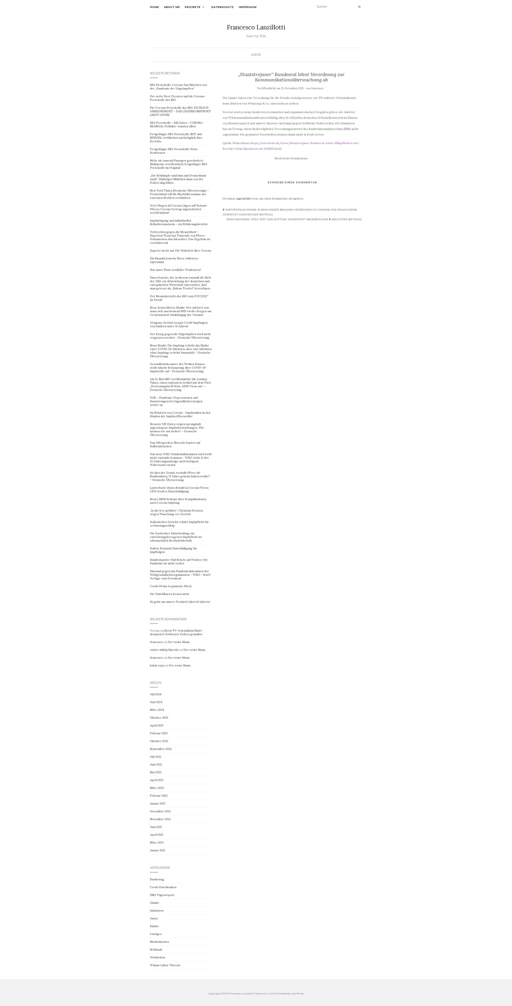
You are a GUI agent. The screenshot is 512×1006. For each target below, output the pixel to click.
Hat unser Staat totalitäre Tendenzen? (175, 270)
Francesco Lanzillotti (256, 27)
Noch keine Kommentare (291, 158)
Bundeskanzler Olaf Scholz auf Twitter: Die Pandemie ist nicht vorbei (179, 561)
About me (172, 7)
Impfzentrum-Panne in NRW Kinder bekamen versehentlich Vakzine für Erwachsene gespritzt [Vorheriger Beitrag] (290, 212)
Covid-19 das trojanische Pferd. (171, 586)
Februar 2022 (159, 795)
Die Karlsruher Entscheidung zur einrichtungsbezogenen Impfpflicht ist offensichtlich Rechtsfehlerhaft (176, 537)
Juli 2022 (155, 756)
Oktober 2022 (159, 741)
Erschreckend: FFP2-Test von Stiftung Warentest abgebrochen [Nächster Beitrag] (294, 219)
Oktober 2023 (159, 717)
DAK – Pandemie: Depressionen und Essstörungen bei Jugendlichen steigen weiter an (176, 401)
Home (154, 7)
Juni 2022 (156, 764)
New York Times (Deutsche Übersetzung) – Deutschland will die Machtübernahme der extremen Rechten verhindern (179, 194)
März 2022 (157, 788)
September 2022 (161, 749)
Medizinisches (159, 942)
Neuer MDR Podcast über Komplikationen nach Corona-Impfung (178, 501)
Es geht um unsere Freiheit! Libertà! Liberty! (180, 602)
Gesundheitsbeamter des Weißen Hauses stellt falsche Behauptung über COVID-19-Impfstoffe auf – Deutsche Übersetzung (178, 367)
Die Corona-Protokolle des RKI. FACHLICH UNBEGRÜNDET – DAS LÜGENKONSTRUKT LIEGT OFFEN (180, 111)
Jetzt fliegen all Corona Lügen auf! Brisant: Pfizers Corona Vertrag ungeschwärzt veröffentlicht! (178, 209)
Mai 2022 (156, 772)
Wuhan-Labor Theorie (165, 965)
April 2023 (156, 725)
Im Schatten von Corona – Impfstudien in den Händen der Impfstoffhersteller (180, 414)
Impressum (248, 7)
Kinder (154, 926)
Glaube (154, 903)
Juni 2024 (156, 702)
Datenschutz (222, 7)
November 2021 (160, 819)
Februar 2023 (159, 733)
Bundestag (157, 879)
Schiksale (156, 949)
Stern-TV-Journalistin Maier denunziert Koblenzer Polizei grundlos (176, 632)
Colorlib (272, 993)
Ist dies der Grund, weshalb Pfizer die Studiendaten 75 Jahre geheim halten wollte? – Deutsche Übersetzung (180, 476)
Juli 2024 (155, 694)
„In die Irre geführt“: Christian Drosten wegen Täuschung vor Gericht (176, 512)
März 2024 (157, 710)
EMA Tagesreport (162, 895)
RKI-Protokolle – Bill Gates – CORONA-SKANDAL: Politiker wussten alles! (177, 124)
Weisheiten (157, 957)
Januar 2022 (157, 803)
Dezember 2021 (160, 811)
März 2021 (157, 842)
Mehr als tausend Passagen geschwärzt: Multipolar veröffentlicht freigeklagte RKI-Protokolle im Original (179, 164)
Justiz (256, 55)
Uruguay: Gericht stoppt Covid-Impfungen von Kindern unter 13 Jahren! (179, 324)
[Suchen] (359, 7)
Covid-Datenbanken (163, 887)
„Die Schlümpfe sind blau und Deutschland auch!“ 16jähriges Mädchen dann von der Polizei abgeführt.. (178, 179)
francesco (317, 88)
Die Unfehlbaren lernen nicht (169, 594)
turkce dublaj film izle (164, 650)
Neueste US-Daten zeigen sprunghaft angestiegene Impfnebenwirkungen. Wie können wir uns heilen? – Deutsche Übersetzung (177, 429)
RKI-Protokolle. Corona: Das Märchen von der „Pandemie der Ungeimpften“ (178, 86)
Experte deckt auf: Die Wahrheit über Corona (180, 250)
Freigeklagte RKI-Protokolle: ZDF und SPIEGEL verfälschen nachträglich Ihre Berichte (176, 137)
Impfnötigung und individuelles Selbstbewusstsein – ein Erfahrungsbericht (179, 222)
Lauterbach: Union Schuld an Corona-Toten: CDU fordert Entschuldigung (179, 489)
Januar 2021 (157, 850)
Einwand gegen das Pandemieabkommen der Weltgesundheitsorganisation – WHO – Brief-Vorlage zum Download (180, 574)
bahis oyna (157, 665)
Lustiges (156, 934)
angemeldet (244, 198)
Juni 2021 (156, 827)
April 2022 (156, 780)
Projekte (192, 7)
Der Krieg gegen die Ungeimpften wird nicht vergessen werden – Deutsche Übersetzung (180, 335)
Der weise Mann (178, 642)
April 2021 (156, 834)
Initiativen (156, 910)
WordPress (298, 993)
